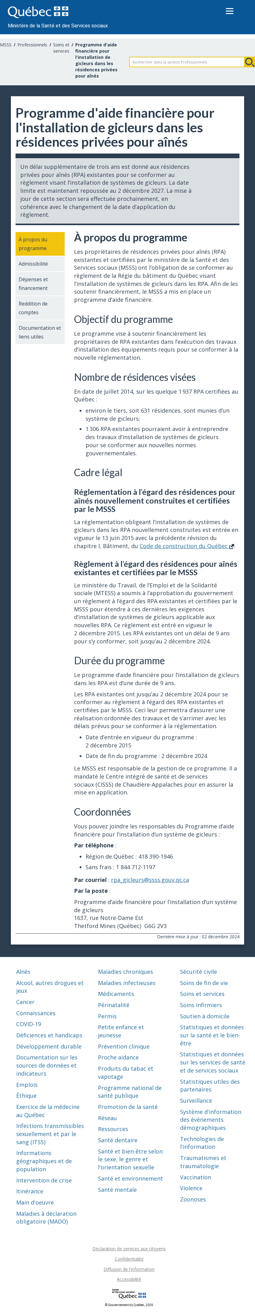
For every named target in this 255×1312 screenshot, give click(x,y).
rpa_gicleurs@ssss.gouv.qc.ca (150, 879)
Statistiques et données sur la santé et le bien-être (212, 1035)
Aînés (23, 971)
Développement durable (48, 1046)
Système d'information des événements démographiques (210, 1119)
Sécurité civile (198, 971)
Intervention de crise (44, 1180)
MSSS (6, 45)
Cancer (25, 1002)
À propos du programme (33, 244)
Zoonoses (193, 1199)
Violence (191, 1188)
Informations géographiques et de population (44, 1160)
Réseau (107, 1118)
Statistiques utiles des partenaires (210, 1085)
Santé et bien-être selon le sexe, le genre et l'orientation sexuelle (130, 1159)
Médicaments (116, 993)
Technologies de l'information (202, 1143)
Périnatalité (113, 1005)
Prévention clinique (124, 1046)
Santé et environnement (130, 1178)
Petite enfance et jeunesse (121, 1031)
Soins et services (61, 48)
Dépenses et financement (33, 283)
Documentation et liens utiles (40, 332)
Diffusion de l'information (129, 1269)
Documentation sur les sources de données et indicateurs (46, 1065)
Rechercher (249, 62)
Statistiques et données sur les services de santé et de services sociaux (212, 1062)
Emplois (27, 1084)
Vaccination (195, 1177)
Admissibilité (33, 263)
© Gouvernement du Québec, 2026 (129, 1305)
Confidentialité (129, 1259)
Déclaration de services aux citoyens (129, 1249)
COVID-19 (28, 1024)
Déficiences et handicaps (49, 1035)
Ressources (113, 1129)
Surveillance (196, 1100)
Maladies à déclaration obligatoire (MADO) (46, 1217)
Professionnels (32, 45)
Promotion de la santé (128, 1107)
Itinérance (29, 1191)
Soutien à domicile (205, 1016)
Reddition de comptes (33, 308)
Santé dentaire (117, 1140)
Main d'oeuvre (35, 1202)
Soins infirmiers (201, 1005)
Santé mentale (117, 1189)
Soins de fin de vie (204, 983)
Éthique (26, 1095)
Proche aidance (118, 1057)
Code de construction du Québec (184, 546)
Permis (107, 1016)
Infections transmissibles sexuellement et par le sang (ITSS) (50, 1133)
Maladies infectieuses (126, 983)
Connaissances (35, 1013)
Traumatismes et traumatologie (203, 1162)
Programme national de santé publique (130, 1092)
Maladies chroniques (125, 971)
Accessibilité (129, 1279)
